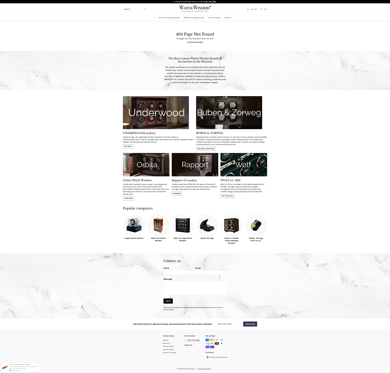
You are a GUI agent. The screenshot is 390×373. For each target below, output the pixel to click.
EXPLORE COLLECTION (206, 149)
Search (165, 340)
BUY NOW (127, 146)
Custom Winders (214, 18)
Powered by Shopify (204, 369)
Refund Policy (168, 349)
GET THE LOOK (227, 196)
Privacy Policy (208, 308)
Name (166, 268)
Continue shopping (195, 42)
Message (168, 279)
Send (168, 301)
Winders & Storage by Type (194, 18)
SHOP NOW (128, 198)
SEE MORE (176, 193)
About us (166, 343)
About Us (228, 18)
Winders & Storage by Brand (169, 18)
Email (198, 268)
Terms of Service (169, 352)
